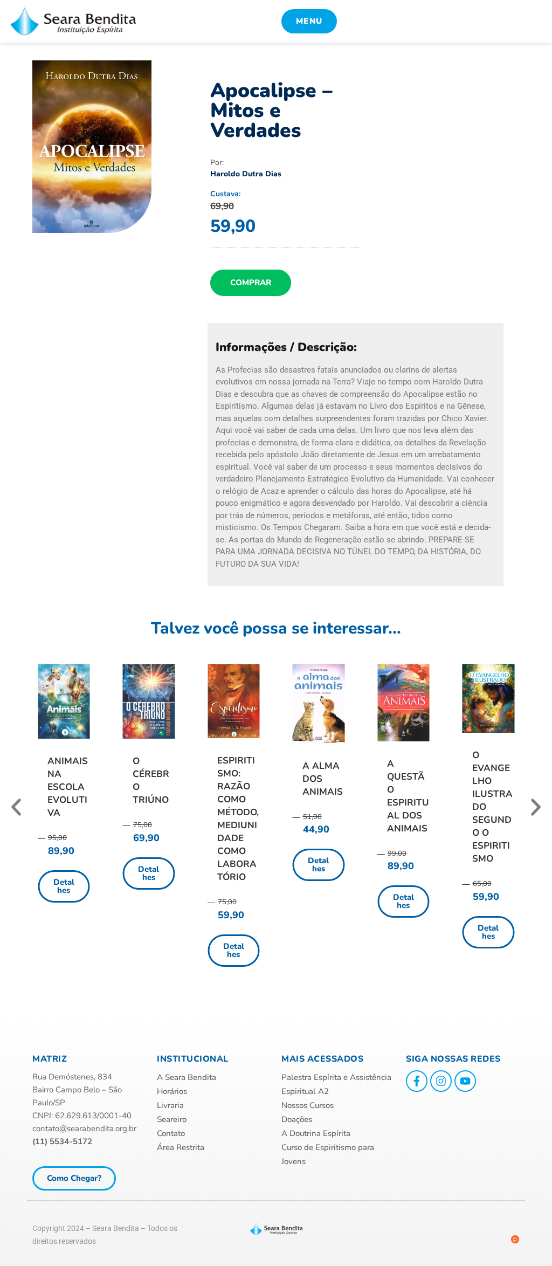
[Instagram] (441, 1081)
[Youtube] (465, 1081)
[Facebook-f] (416, 1081)
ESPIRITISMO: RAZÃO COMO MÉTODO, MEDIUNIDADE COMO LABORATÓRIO (238, 818)
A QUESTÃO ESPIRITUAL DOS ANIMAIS (408, 796)
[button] (16, 807)
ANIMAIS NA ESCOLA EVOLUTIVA (67, 787)
